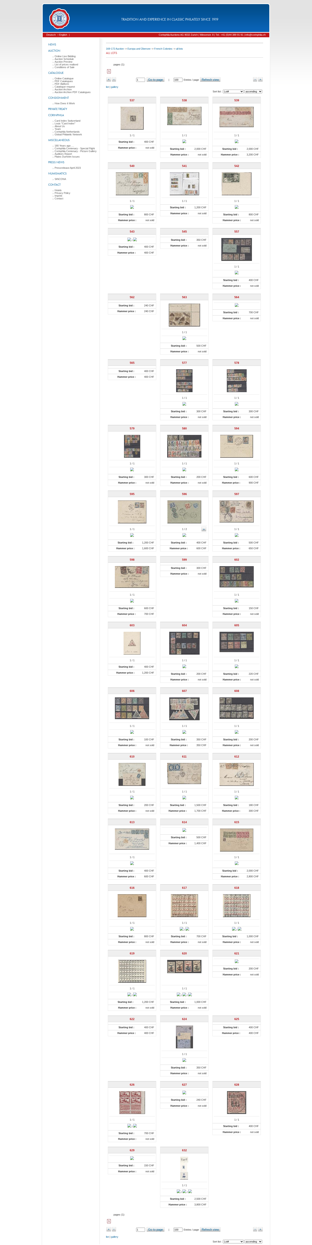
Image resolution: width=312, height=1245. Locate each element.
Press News (56, 162)
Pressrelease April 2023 (68, 167)
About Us (60, 126)
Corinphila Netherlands (67, 131)
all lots (179, 48)
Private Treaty (57, 109)
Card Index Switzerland (67, 120)
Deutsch (51, 34)
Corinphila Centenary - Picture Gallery (76, 151)
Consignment (58, 98)
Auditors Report (63, 154)
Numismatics (57, 173)
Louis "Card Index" (65, 123)
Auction (54, 51)
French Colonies (163, 48)
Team (58, 129)
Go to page (155, 79)
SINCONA (60, 179)
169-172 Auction (115, 48)
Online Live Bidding (65, 56)
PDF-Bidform (62, 84)
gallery (114, 87)
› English (62, 34)
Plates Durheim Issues (67, 156)
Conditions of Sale (64, 67)
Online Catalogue (64, 78)
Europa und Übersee (139, 48)
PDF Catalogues (64, 81)
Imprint (58, 195)
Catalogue (55, 73)
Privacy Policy (62, 193)
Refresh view (210, 79)
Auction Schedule (64, 59)
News (52, 44)
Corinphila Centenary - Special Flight (75, 148)
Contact (54, 185)
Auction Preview (63, 61)
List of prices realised (66, 64)
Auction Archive (63, 89)
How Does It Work (65, 103)
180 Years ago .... (64, 145)
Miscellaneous (59, 140)
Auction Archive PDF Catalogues (73, 92)
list (107, 87)
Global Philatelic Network (68, 134)
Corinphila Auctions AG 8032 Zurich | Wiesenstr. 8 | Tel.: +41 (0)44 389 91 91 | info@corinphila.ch (212, 34)
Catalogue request (65, 86)
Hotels (58, 190)
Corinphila (56, 115)
